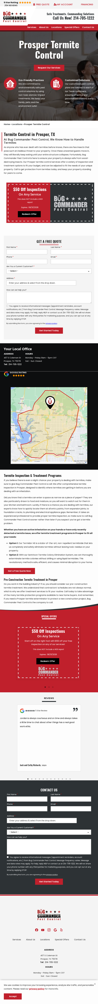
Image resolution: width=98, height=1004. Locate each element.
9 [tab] (58, 779)
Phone (9, 257)
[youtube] (42, 930)
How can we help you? (16, 290)
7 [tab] (51, 779)
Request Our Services (49, 67)
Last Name (55, 247)
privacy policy (51, 323)
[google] (55, 930)
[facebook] (36, 930)
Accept (13, 996)
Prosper (7, 361)
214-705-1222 (15, 364)
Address (10, 278)
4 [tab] (39, 779)
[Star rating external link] (21, 4)
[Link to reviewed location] (49, 711)
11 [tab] (66, 779)
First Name (11, 247)
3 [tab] (53, 687)
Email (53, 257)
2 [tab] (49, 687)
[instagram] (49, 930)
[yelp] (61, 930)
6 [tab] (47, 779)
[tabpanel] (48, 652)
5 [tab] (43, 779)
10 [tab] (62, 779)
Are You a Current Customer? (20, 266)
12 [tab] (70, 779)
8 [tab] (54, 779)
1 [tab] (45, 687)
